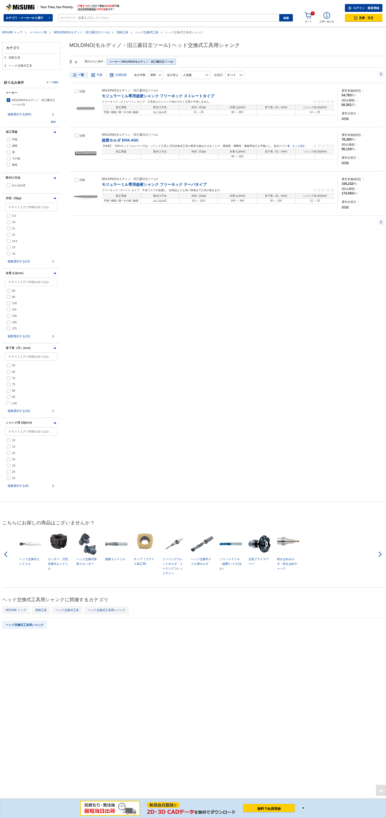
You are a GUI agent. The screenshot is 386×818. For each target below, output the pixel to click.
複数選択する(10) (19, 411)
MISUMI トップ (12, 32)
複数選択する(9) (18, 485)
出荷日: (219, 75)
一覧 (81, 74)
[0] (308, 15)
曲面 (14, 164)
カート (308, 21)
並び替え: (173, 75)
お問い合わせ (326, 21)
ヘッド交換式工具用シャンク (107, 610)
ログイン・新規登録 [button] (366, 8)
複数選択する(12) (19, 261)
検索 (286, 18)
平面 (14, 139)
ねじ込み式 (18, 185)
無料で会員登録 (269, 808)
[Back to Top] (381, 790)
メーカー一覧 (38, 32)
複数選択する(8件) (19, 114)
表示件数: (140, 75)
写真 (100, 74)
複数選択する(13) (19, 336)
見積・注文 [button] (366, 17)
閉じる (303, 807)
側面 (14, 145)
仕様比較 (121, 74)
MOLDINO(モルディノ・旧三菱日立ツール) (82, 32)
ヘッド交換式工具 (146, 32)
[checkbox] (31, 102)
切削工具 (122, 32)
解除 (53, 121)
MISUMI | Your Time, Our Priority (25, 5)
